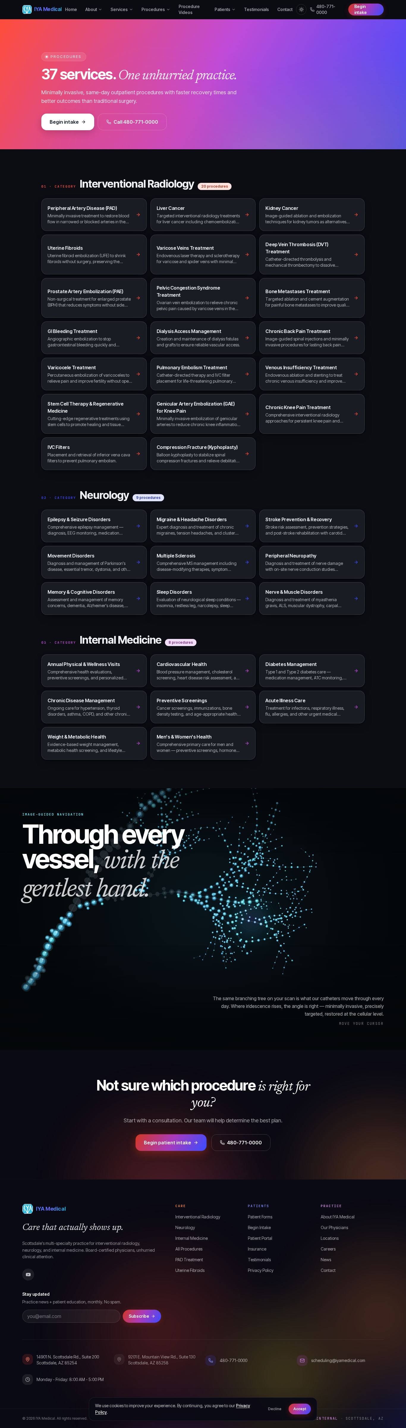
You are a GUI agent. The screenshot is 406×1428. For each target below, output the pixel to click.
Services (119, 9)
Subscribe (139, 1316)
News (326, 1259)
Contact (284, 9)
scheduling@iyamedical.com (338, 1360)
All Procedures (188, 1248)
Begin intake (360, 9)
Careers (328, 1248)
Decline (274, 1409)
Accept (299, 1409)
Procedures (153, 9)
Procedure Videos (189, 9)
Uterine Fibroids (189, 1270)
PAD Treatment (189, 1259)
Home (71, 9)
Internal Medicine (191, 1238)
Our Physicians (334, 1227)
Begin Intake (259, 1227)
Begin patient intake (167, 1143)
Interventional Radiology (197, 1216)
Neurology (185, 1227)
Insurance (257, 1248)
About (91, 9)
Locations (330, 1238)
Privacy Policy (260, 1270)
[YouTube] (28, 1275)
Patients (222, 9)
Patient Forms (260, 1216)
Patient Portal (260, 1238)
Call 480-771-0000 (136, 122)
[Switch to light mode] (301, 9)
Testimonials (256, 9)
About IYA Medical (338, 1216)
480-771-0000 (325, 9)
